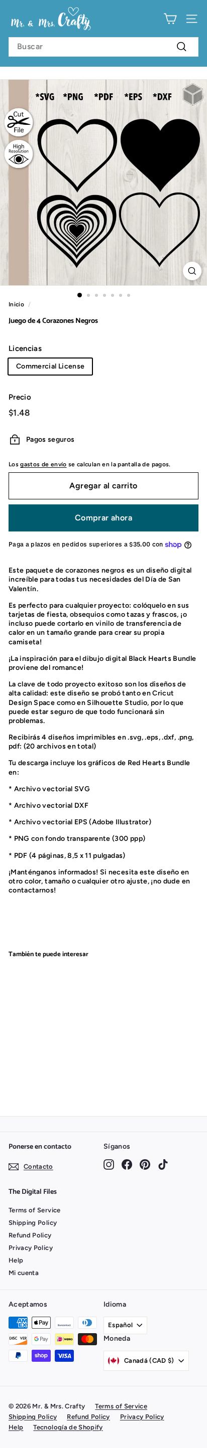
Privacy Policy (31, 1247)
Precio (20, 397)
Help (16, 1260)
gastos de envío (43, 464)
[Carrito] (170, 19)
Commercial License (50, 366)
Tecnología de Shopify (67, 1427)
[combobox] (103, 47)
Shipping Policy (33, 1222)
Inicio (16, 304)
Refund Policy (30, 1235)
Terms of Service (35, 1210)
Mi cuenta (24, 1273)
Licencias (25, 348)
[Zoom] (192, 271)
